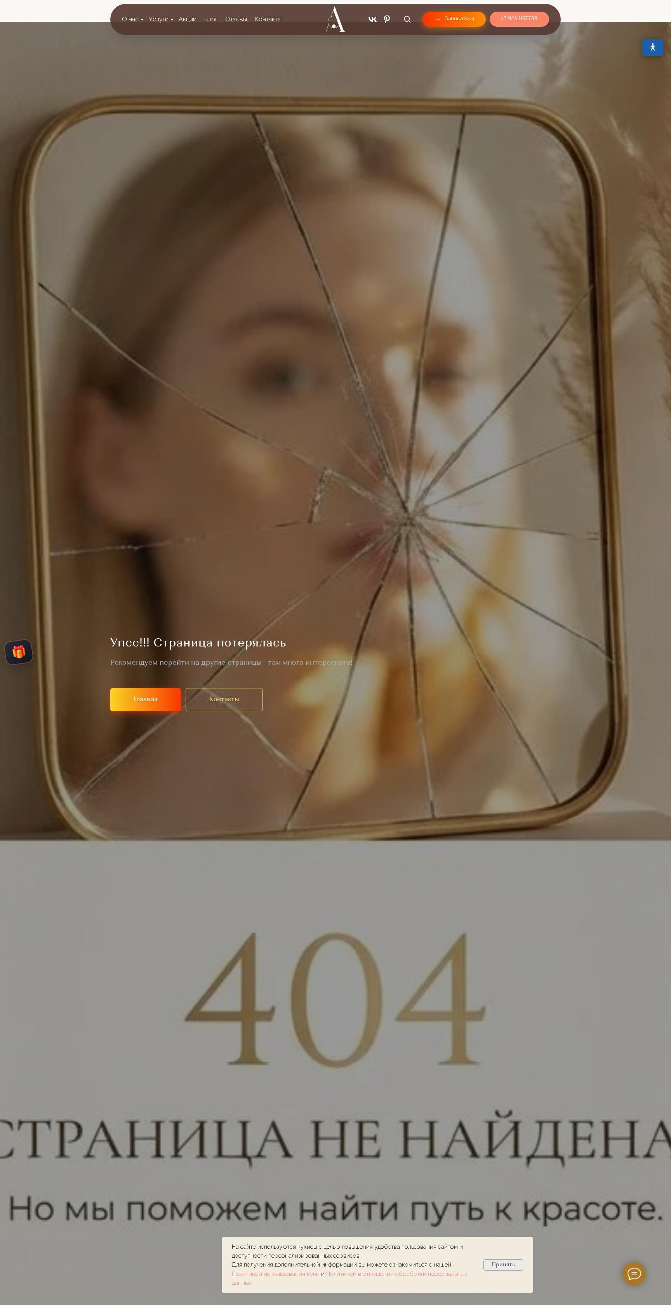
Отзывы (236, 19)
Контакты (268, 19)
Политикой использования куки (276, 1273)
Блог (210, 19)
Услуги (159, 19)
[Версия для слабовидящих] (652, 47)
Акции (187, 19)
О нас (130, 19)
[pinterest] (387, 19)
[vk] (372, 19)
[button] (407, 19)
